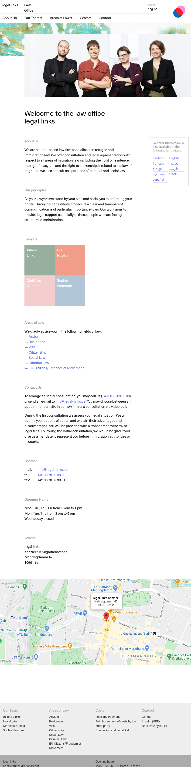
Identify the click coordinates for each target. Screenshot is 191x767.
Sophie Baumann (14, 730)
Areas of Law (59, 710)
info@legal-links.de (70, 401)
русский (159, 174)
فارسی (174, 168)
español (158, 179)
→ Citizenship (35, 352)
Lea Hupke (10, 721)
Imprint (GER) (151, 721)
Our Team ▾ (33, 17)
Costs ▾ (85, 17)
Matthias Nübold (14, 725)
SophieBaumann (64, 283)
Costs (100, 710)
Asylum (54, 716)
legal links (10, 4)
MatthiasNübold (34, 283)
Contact (147, 716)
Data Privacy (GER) (154, 725)
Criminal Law (58, 739)
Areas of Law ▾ (61, 17)
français (158, 163)
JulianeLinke (32, 252)
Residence (56, 721)
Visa (52, 725)
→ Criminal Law (36, 362)
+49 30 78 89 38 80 (116, 395)
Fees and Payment (108, 716)
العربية (175, 163)
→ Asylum (32, 336)
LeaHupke (62, 252)
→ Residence (34, 341)
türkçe (157, 168)
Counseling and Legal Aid (112, 730)
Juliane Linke (11, 716)
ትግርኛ (173, 174)
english (174, 157)
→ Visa (29, 346)
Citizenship (56, 730)
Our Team (10, 710)
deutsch (152, 4)
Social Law (56, 734)
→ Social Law (34, 357)
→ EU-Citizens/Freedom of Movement (54, 367)
